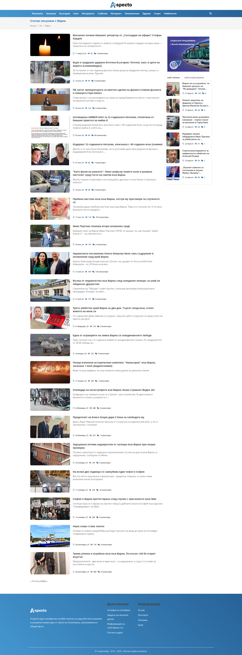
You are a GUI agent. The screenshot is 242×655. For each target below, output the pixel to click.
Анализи (51, 13)
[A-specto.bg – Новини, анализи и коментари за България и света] (38, 612)
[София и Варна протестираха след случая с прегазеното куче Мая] (50, 508)
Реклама (142, 620)
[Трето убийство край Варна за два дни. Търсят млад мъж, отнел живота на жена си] (50, 318)
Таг (40, 26)
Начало (33, 26)
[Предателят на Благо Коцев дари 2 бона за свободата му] (50, 427)
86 (100, 135)
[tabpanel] (188, 132)
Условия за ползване (118, 610)
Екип (140, 625)
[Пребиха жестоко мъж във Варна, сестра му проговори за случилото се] (50, 208)
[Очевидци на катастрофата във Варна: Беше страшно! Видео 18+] (50, 399)
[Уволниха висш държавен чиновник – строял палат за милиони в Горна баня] (173, 123)
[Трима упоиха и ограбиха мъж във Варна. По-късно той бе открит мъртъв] (50, 563)
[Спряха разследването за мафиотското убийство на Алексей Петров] (173, 156)
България (64, 13)
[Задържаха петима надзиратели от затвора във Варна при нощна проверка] (50, 454)
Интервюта (88, 13)
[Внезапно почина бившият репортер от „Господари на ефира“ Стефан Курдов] (50, 45)
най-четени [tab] (173, 77)
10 (105, 490)
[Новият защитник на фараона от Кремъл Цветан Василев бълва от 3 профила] (173, 106)
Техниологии (132, 13)
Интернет (116, 13)
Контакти (143, 615)
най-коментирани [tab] (194, 77)
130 (101, 271)
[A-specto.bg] (121, 5)
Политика (37, 13)
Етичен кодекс (115, 632)
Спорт (157, 13)
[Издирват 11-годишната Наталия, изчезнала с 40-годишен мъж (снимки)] (50, 154)
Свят (76, 13)
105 (102, 217)
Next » (44, 581)
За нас (141, 610)
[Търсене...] (211, 13)
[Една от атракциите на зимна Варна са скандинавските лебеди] (50, 345)
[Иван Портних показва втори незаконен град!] (50, 236)
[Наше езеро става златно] (50, 536)
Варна (47, 26)
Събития (102, 13)
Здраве (147, 13)
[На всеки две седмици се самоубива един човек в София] (50, 481)
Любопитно (170, 13)
